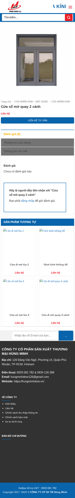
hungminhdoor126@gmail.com (30, 376)
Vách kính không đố (56, 264)
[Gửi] (69, 17)
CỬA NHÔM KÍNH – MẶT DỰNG (31, 101)
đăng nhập (27, 200)
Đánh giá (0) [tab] (12, 134)
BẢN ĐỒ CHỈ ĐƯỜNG (14, 435)
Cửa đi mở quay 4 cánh (55, 315)
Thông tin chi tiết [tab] (15, 151)
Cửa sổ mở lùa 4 (19, 315)
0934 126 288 (45, 372)
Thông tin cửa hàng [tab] (17, 142)
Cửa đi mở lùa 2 (19, 264)
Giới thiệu (10, 404)
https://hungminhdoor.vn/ (29, 381)
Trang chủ (6, 101)
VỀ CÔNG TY (9, 397)
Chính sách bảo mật (16, 417)
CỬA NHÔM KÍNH (60, 101)
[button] (70, 7)
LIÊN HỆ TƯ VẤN (37, 120)
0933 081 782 (25, 372)
